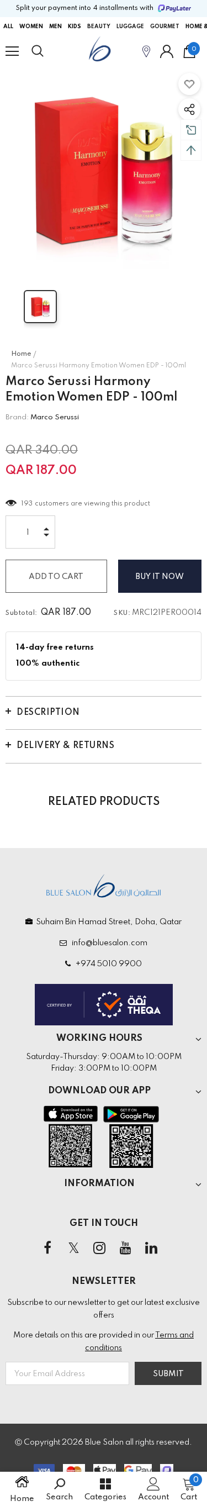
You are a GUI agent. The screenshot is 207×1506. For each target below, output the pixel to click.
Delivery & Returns (65, 745)
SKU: (122, 613)
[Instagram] (99, 1248)
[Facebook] (47, 1248)
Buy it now (160, 577)
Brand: (17, 417)
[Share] (189, 109)
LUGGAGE (130, 26)
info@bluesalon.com (107, 943)
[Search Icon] (48, 51)
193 (27, 504)
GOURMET (164, 26)
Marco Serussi (54, 417)
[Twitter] (73, 1248)
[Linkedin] (151, 1248)
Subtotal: (22, 613)
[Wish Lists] (189, 84)
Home (21, 354)
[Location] (146, 51)
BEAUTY (98, 26)
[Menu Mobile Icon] (12, 51)
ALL (8, 26)
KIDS (74, 26)
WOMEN (31, 26)
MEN (55, 26)
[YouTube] (125, 1248)
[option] (103, 169)
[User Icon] (166, 51)
